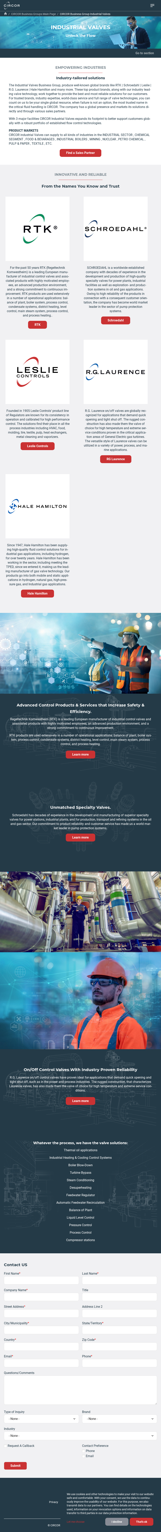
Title (85, 1290)
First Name (11, 1273)
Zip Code (88, 1340)
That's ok (141, 1521)
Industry (9, 1429)
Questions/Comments (19, 1373)
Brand (86, 1412)
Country (9, 1340)
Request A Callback (21, 1446)
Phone (86, 1356)
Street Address (14, 1307)
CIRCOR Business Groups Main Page (33, 14)
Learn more (80, 754)
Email (8, 1356)
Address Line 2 (92, 1307)
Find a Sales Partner (80, 153)
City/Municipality (16, 1323)
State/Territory (92, 1323)
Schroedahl (116, 320)
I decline (117, 1521)
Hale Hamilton (37, 593)
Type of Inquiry (14, 1412)
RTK (37, 325)
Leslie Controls (37, 446)
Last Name (89, 1273)
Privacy (53, 1502)
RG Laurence (116, 459)
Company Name (15, 1290)
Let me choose (75, 1521)
